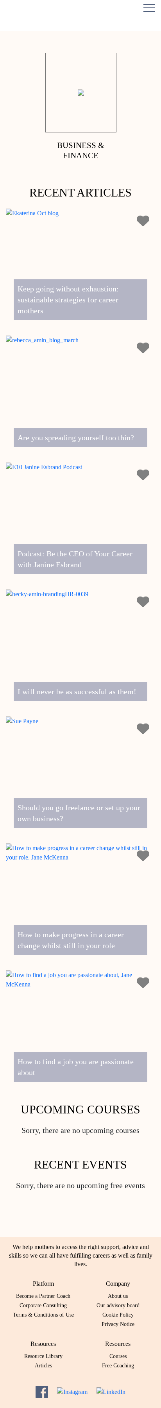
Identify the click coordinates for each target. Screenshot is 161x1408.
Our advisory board (118, 1305)
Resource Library (43, 1356)
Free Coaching (118, 1366)
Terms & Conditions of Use (43, 1315)
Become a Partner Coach (43, 1296)
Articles (43, 1366)
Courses (118, 1356)
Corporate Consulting (43, 1305)
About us (118, 1296)
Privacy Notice (118, 1324)
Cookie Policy (118, 1315)
